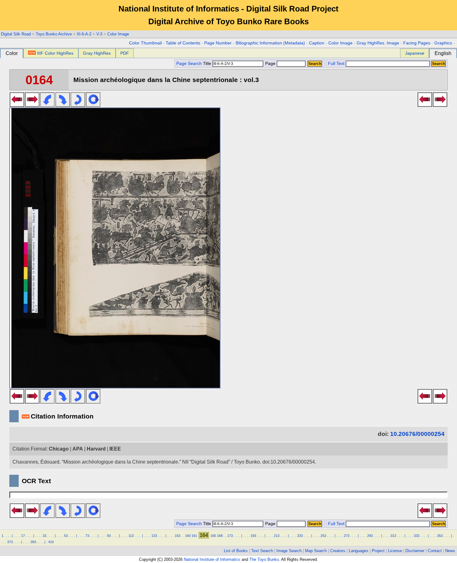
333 (416, 536)
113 (131, 536)
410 (51, 542)
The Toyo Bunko (264, 559)
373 (10, 542)
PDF (124, 53)
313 (393, 536)
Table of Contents (183, 43)
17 (23, 536)
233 (300, 536)
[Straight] (93, 105)
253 (323, 536)
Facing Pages (416, 43)
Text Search (262, 550)
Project (378, 550)
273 (346, 536)
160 (188, 536)
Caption (316, 43)
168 (220, 536)
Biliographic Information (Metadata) (270, 43)
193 (253, 536)
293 (370, 536)
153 (177, 536)
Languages (358, 550)
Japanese (414, 53)
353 (440, 536)
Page (270, 63)
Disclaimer (414, 550)
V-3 (99, 34)
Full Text (336, 63)
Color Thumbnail (145, 43)
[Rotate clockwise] (62, 105)
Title (207, 63)
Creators (337, 550)
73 (87, 536)
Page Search (189, 63)
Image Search (289, 550)
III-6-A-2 (84, 34)
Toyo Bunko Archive (54, 34)
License (395, 550)
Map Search (316, 550)
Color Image (118, 34)
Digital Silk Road (16, 34)
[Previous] (17, 105)
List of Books (236, 550)
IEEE (115, 448)
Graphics (443, 43)
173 (230, 536)
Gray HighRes (97, 53)
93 (109, 536)
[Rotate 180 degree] (78, 105)
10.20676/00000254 (417, 434)
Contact (435, 550)
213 (276, 536)
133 (154, 536)
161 (194, 536)
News (450, 550)
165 (213, 536)
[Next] (32, 105)
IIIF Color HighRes (55, 53)
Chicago (59, 448)
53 (66, 536)
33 (44, 536)
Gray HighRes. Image (378, 43)
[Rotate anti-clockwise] (47, 105)
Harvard (96, 448)
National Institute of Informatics (212, 559)
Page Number (218, 43)
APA (77, 448)
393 (33, 542)
